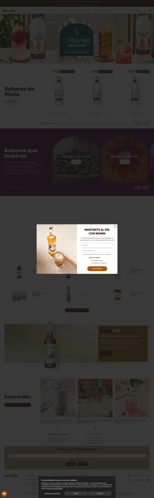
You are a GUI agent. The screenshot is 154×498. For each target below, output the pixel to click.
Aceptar (76, 493)
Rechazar (100, 493)
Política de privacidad (55, 488)
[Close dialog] (115, 226)
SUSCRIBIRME (97, 269)
